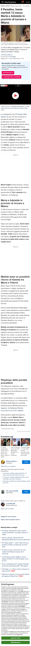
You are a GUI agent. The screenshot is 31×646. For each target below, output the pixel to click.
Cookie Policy (19, 634)
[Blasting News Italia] (10, 2)
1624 (21, 591)
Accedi (28, 2)
